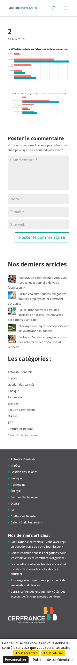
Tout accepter (26, 653)
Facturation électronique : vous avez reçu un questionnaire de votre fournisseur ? (37, 282)
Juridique (13, 391)
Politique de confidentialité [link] (53, 659)
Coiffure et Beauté (20, 429)
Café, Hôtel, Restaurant (24, 435)
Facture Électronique (22, 410)
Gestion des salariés (21, 384)
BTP (11, 422)
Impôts (12, 378)
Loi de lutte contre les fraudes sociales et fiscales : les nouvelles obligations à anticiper (35, 315)
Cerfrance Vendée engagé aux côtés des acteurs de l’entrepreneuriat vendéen (38, 342)
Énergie (13, 404)
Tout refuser (53, 653)
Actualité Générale (20, 372)
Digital (12, 416)
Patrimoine (15, 397)
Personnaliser (15, 659)
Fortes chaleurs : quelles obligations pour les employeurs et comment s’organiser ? (37, 299)
